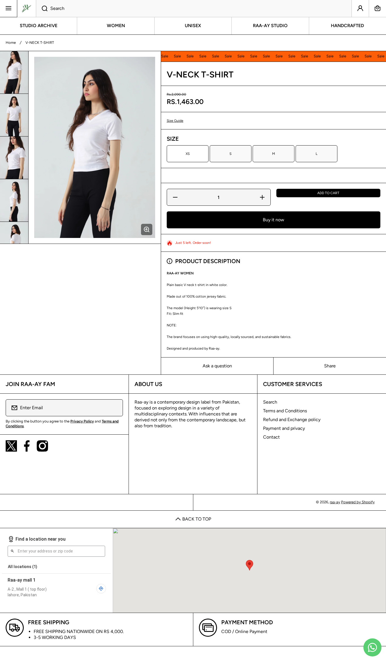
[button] (377, 8)
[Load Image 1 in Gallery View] (14, 72)
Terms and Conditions (285, 410)
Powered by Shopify (358, 502)
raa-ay (335, 502)
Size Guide (175, 121)
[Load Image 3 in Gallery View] (14, 157)
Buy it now (273, 219)
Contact (271, 437)
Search (270, 402)
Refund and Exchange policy (291, 419)
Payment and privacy (284, 428)
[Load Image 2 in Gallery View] (14, 115)
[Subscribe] (115, 407)
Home (11, 42)
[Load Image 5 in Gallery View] (14, 243)
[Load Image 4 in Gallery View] (14, 200)
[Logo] (26, 8)
